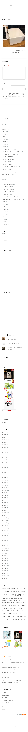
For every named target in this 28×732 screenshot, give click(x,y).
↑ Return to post (14, 52)
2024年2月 (4, 437)
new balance (4, 605)
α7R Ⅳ (4, 209)
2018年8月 (4, 558)
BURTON (22, 588)
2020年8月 (4, 497)
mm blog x (6, 241)
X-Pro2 (4, 134)
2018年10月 (4, 553)
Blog (3, 124)
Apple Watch (15, 588)
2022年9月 (4, 444)
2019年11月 (4, 520)
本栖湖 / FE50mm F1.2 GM (8, 675)
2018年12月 (4, 548)
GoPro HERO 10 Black (7, 174)
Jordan (11, 598)
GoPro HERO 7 (5, 177)
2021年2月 (4, 482)
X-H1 (4, 131)
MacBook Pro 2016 (8, 603)
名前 (4, 84)
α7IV (4, 206)
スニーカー (4, 224)
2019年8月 (4, 528)
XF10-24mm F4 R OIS (8, 149)
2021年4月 (4, 477)
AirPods (4, 588)
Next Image (20, 50)
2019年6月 (4, 533)
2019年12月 (4, 517)
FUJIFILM (4, 129)
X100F (4, 141)
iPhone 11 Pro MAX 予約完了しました (16, 343)
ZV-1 (4, 201)
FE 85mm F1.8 (6, 194)
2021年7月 (4, 470)
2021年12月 (4, 457)
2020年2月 (4, 512)
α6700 (4, 204)
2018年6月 (4, 563)
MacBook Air (5, 600)
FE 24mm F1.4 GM (7, 189)
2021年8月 (4, 467)
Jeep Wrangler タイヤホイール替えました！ (12, 680)
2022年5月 (4, 447)
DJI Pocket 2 (5, 126)
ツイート (4, 422)
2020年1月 (4, 515)
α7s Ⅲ (4, 211)
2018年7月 (4, 560)
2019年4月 (4, 538)
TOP (3, 706)
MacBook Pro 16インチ (14, 600)
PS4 (8, 608)
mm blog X (7, 657)
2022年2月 (4, 452)
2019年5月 (4, 535)
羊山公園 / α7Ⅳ (5, 677)
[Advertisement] (14, 269)
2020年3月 (4, 510)
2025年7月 (4, 432)
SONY (3, 182)
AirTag (8, 588)
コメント (6, 65)
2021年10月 (4, 462)
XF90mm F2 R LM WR (8, 171)
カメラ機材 (4, 221)
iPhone (18, 595)
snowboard (20, 608)
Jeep (3, 179)
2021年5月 (4, 475)
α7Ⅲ (4, 214)
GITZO (13, 591)
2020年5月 (4, 505)
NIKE (14, 605)
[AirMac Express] (14, 46)
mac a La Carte (5, 695)
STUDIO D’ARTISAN (6, 610)
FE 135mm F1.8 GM (8, 184)
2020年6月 (4, 502)
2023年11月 (4, 439)
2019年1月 (4, 545)
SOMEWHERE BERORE (7, 700)
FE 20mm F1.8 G (7, 186)
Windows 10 (4, 613)
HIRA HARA (4, 692)
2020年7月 (4, 500)
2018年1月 (4, 575)
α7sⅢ (15, 620)
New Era (10, 605)
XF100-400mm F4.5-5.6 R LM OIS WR (12, 151)
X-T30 (4, 139)
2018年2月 (4, 573)
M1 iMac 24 (20, 598)
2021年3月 (4, 480)
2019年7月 (4, 530)
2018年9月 (4, 555)
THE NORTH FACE (14, 610)
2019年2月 (4, 543)
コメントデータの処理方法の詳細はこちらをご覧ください (13, 96)
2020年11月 (4, 490)
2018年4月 (4, 568)
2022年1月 (4, 455)
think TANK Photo (22, 610)
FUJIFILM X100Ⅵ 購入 (7, 659)
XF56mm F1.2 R (7, 169)
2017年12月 (4, 578)
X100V (4, 144)
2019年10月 (4, 523)
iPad (12, 595)
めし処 (3, 219)
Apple (3, 121)
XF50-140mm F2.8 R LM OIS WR (11, 166)
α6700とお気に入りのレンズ (8, 665)
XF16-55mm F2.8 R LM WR (9, 154)
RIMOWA (15, 608)
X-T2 (4, 136)
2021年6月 (4, 472)
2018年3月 (4, 570)
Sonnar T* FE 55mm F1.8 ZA (10, 196)
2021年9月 (4, 465)
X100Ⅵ (5, 146)
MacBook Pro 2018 (20, 602)
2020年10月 (4, 492)
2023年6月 (4, 442)
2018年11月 (4, 550)
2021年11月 (4, 460)
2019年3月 (4, 540)
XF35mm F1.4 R (7, 164)
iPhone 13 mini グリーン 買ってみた (10, 682)
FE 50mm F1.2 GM (7, 191)
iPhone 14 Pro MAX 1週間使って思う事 (11, 672)
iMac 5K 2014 (7, 594)
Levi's (15, 598)
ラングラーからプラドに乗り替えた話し (11, 667)
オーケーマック (5, 702)
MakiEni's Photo (5, 697)
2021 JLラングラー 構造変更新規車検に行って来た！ (14, 662)
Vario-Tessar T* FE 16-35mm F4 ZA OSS (12, 199)
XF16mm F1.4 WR (7, 156)
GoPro (18, 591)
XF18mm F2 (6, 161)
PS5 (11, 608)
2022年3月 (4, 449)
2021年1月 (4, 485)
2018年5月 (4, 565)
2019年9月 (4, 525)
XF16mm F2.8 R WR (8, 159)
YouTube (4, 216)
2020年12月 (4, 487)
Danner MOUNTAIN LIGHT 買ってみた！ (11, 670)
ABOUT (3, 709)
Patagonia (19, 605)
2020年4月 (4, 507)
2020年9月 (4, 495)
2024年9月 (4, 434)
